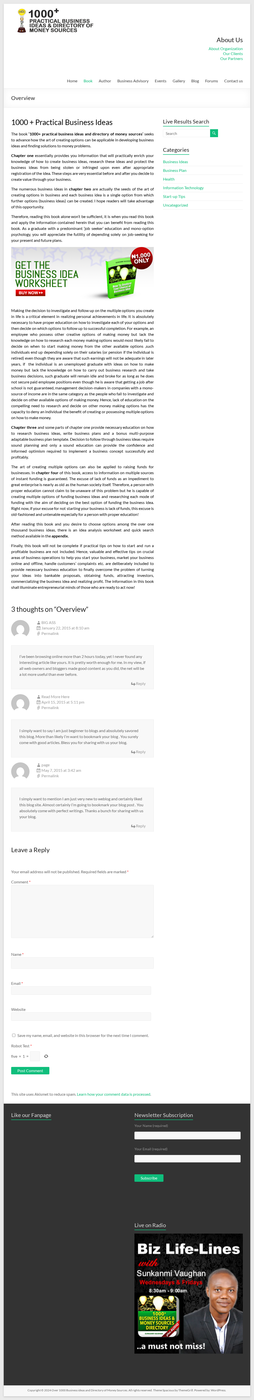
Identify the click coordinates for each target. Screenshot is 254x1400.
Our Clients (233, 53)
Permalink (50, 633)
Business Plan (175, 170)
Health (169, 179)
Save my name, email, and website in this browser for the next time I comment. (83, 1035)
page (45, 764)
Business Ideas (175, 161)
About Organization (226, 48)
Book (88, 80)
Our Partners (231, 58)
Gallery (179, 80)
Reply (141, 683)
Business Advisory (133, 80)
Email (17, 983)
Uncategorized (175, 205)
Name (17, 954)
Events (160, 80)
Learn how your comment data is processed (113, 1094)
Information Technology (183, 187)
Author (105, 80)
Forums (211, 80)
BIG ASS (48, 622)
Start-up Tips (174, 196)
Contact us (233, 80)
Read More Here (55, 696)
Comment (21, 881)
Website (18, 1009)
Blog (195, 80)
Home (72, 80)
